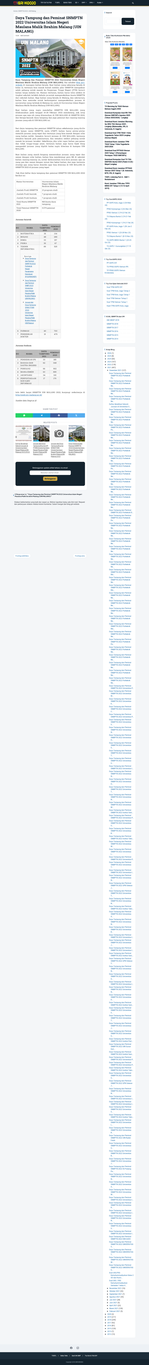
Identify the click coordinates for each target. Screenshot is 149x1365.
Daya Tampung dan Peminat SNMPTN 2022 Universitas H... (120, 737)
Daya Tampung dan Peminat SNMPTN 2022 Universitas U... (120, 823)
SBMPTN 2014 (112, 339)
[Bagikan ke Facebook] (59, 415)
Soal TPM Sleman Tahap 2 (117, 298)
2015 (109, 1328)
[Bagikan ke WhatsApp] (24, 415)
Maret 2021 (114, 1308)
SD (76, 2)
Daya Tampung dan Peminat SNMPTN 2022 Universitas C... (120, 709)
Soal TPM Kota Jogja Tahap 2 (118, 291)
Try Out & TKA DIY (91, 1356)
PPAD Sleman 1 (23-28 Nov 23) (119, 233)
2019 (109, 1317)
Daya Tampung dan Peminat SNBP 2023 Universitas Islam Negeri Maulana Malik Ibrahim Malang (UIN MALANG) (30, 289)
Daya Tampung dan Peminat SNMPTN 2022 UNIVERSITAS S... (121, 1244)
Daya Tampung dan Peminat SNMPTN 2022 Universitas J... (120, 942)
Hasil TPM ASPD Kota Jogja (117, 306)
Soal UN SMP (76, 1356)
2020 (109, 1314)
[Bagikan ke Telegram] (41, 415)
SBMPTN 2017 (112, 328)
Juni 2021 (113, 1303)
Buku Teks (64, 1356)
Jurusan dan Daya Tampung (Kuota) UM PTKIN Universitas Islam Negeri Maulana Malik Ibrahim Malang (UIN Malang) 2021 (41, 449)
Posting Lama (80, 556)
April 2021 (113, 1305)
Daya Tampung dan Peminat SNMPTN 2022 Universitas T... (120, 753)
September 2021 (115, 1294)
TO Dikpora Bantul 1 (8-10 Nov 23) (120, 236)
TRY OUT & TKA (46, 2)
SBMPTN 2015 (112, 335)
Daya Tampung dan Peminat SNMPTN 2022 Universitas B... (120, 830)
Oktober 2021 (114, 1291)
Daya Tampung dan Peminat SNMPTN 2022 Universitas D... (120, 997)
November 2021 (115, 1288)
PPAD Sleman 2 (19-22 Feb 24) (118, 213)
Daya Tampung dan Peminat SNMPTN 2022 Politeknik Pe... (120, 375)
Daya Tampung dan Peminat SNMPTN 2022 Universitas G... (120, 976)
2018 (109, 1320)
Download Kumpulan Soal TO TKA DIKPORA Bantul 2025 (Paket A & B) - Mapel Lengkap (119, 161)
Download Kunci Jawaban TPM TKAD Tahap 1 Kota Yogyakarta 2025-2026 (117, 144)
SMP (83, 2)
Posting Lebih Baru (22, 556)
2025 (109, 356)
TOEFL (57, 2)
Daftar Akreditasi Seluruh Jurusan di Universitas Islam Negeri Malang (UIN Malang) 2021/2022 (22, 448)
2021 (109, 367)
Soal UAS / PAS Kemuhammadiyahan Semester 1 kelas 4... (118, 1283)
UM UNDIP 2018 (113, 320)
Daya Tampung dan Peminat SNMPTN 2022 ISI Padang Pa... (120, 1168)
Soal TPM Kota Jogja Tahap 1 (118, 295)
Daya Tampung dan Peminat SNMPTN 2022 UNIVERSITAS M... (121, 1259)
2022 (109, 365)
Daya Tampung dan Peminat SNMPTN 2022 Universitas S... (120, 722)
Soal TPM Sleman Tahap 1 (117, 302)
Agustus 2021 (115, 1297)
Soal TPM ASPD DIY (114, 287)
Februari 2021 (115, 1311)
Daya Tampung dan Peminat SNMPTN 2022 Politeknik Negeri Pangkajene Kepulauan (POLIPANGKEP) (31, 267)
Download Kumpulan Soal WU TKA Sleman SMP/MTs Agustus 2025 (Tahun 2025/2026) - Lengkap (118, 115)
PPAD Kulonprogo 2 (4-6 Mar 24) (119, 209)
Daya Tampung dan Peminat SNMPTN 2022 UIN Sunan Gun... (120, 1046)
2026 (109, 353)
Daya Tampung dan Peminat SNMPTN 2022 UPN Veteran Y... (120, 960)
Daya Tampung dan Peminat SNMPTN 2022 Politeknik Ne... (120, 383)
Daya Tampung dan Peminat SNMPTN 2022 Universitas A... (120, 914)
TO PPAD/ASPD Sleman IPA (117, 267)
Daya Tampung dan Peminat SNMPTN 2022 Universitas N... (120, 729)
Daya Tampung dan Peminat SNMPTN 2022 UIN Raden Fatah (120, 1137)
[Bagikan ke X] (76, 415)
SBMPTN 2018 (112, 324)
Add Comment (24, 35)
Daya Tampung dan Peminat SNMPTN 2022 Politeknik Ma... (120, 572)
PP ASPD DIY (112, 263)
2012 (109, 1334)
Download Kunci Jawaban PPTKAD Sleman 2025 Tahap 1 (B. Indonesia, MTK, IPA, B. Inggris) (119, 170)
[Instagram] (77, 1348)
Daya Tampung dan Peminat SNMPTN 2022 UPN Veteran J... (120, 885)
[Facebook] (71, 1348)
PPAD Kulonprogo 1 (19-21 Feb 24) (120, 223)
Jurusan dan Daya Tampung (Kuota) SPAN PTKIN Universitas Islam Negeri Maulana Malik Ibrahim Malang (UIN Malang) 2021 (58, 450)
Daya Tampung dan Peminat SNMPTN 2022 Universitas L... (120, 851)
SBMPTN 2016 (112, 331)
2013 (109, 1331)
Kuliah (99, 2)
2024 (109, 359)
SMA (91, 2)
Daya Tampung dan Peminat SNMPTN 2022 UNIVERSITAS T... (121, 1252)
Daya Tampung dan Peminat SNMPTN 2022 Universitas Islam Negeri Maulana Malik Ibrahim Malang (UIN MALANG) (77, 449)
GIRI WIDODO (79, 1362)
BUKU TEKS (67, 2)
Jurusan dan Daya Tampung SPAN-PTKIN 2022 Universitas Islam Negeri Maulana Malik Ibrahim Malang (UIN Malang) (30, 312)
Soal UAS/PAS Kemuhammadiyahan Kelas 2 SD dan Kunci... (121, 1275)
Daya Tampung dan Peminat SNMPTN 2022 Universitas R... (120, 1205)
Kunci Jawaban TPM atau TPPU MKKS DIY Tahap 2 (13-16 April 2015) (117, 185)
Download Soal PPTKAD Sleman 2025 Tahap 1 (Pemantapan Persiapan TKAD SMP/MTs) (117, 152)
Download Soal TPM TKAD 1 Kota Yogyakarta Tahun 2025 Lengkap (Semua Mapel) (118, 135)
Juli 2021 (113, 1300)
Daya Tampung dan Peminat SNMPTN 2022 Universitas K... (120, 701)
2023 (109, 362)
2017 (109, 1323)
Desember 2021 (115, 370)
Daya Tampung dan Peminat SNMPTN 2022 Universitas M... (120, 693)
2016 (109, 1326)
